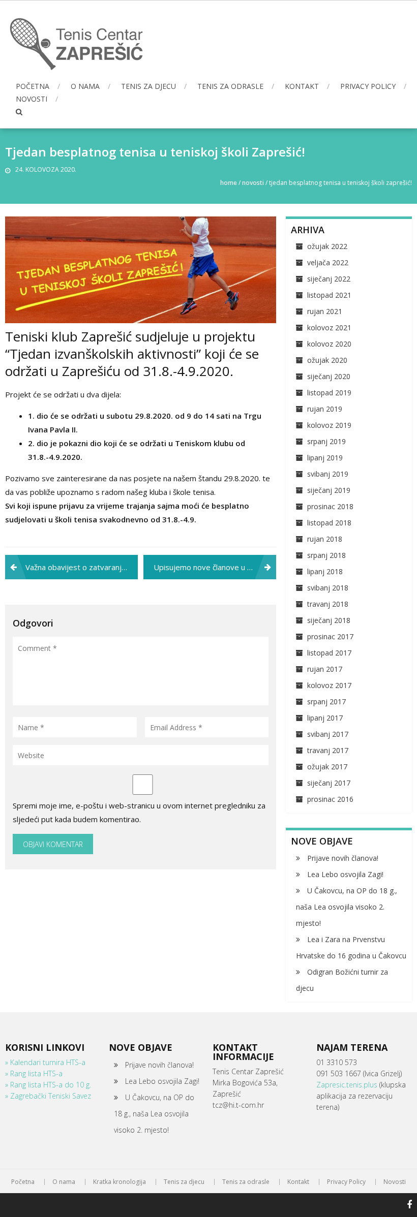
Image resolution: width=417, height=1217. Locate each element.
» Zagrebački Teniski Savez (48, 1096)
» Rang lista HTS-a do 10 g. (48, 1084)
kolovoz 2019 (329, 425)
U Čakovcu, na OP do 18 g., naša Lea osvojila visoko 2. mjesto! (346, 907)
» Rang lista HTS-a (34, 1073)
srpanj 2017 (326, 701)
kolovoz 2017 (329, 685)
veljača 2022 (327, 262)
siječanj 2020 (328, 376)
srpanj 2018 (326, 555)
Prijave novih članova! (342, 858)
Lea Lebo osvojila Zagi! (345, 874)
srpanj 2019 (326, 441)
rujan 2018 (324, 539)
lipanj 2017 (325, 718)
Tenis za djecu (148, 86)
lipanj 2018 (325, 571)
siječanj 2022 (328, 279)
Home (228, 182)
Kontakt (302, 86)
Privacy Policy (368, 86)
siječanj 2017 (328, 783)
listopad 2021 (329, 295)
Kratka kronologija (119, 1182)
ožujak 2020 (327, 360)
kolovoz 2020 (329, 344)
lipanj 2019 (325, 457)
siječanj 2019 (328, 490)
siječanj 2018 (328, 620)
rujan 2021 (324, 311)
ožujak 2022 (327, 246)
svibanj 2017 (327, 734)
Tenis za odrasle (230, 86)
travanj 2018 (327, 604)
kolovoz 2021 (329, 327)
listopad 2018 (329, 522)
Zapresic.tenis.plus (347, 1084)
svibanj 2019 (327, 474)
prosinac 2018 (330, 506)
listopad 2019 (329, 392)
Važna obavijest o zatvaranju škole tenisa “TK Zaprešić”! (81, 567)
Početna (32, 86)
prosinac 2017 (330, 636)
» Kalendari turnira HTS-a (45, 1062)
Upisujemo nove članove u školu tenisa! (215, 567)
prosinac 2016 (330, 799)
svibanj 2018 (327, 587)
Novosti (31, 99)
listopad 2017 (329, 653)
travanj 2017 (327, 750)
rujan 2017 (324, 669)
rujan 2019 (324, 409)
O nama (85, 86)
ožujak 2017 (327, 766)
